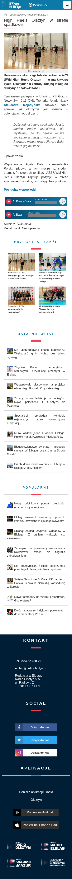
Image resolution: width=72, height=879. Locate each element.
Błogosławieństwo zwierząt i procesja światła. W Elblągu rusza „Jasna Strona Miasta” (36, 450)
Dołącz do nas (40, 727)
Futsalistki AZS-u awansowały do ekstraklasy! (16, 309)
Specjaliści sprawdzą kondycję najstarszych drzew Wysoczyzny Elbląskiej (36, 419)
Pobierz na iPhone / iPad (40, 825)
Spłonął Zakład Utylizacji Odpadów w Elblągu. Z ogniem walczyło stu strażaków (36, 534)
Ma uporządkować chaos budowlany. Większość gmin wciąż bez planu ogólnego (36, 353)
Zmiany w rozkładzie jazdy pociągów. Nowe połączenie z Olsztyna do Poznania (36, 402)
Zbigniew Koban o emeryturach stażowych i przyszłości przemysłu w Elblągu (36, 371)
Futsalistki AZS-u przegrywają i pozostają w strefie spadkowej (21, 275)
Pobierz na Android (40, 812)
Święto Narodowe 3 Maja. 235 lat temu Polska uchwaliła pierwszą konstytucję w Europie (36, 583)
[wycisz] (62, 201)
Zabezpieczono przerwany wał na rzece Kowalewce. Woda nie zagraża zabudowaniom (36, 552)
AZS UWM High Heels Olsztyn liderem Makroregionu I (49, 309)
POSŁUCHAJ (40, 4)
